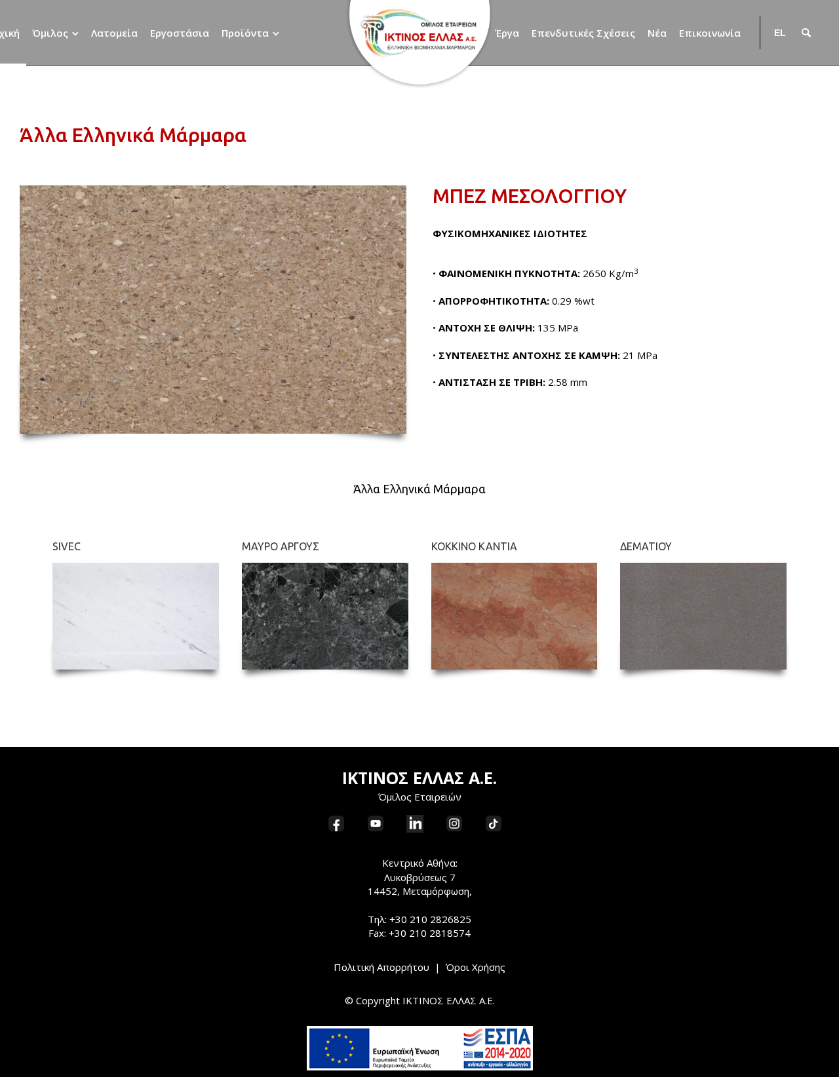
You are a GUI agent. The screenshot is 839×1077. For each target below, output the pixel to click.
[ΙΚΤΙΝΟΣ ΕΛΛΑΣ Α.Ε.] (420, 43)
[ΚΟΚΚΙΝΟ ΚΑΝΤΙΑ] (514, 616)
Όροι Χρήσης (475, 966)
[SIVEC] (135, 616)
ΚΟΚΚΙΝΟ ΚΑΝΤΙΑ (474, 546)
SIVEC (66, 546)
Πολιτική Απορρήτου (381, 966)
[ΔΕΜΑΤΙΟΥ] (703, 616)
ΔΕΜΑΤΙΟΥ (646, 546)
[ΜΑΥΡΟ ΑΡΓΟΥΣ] (325, 616)
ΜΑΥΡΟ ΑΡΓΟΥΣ (280, 546)
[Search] (806, 32)
